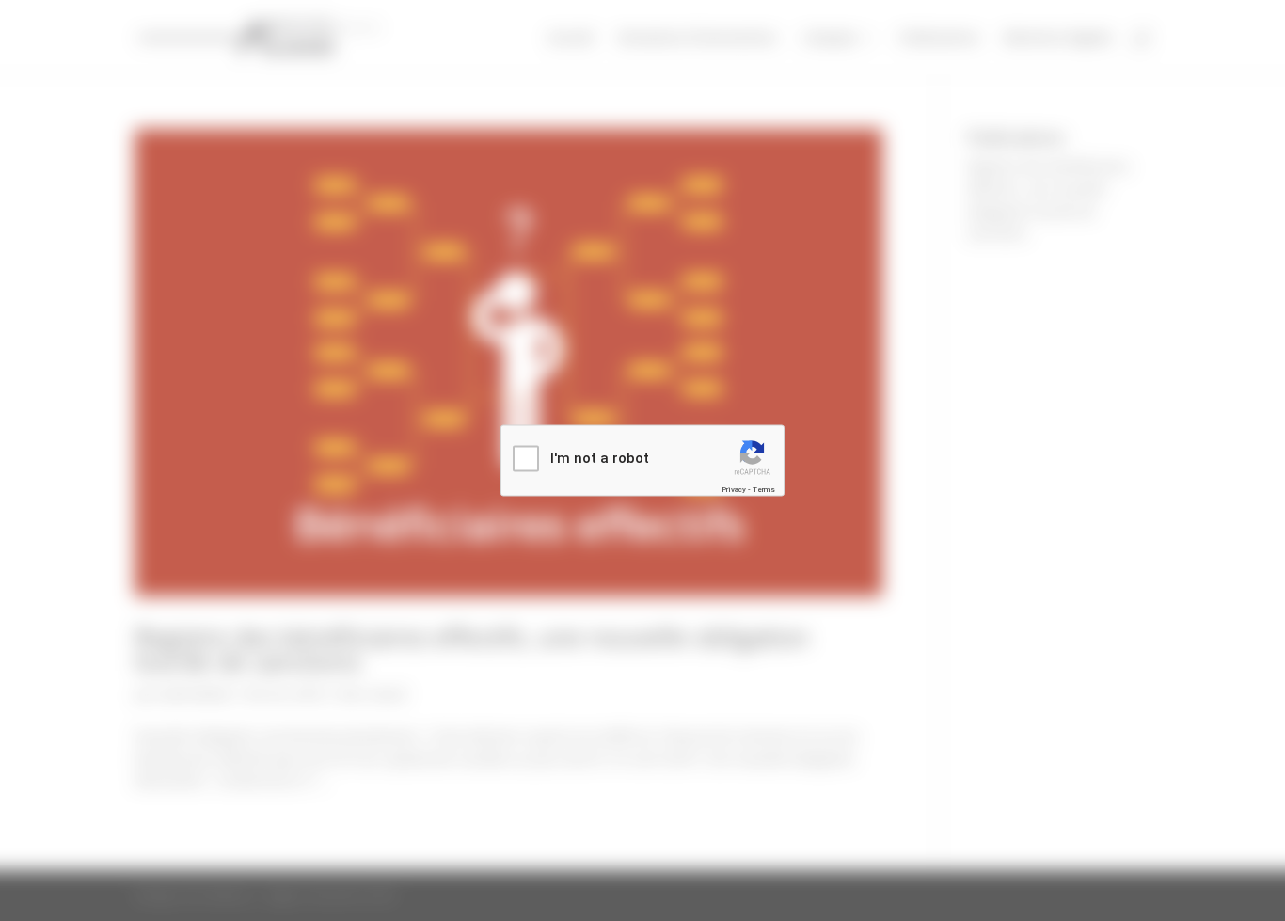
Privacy (734, 488)
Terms (764, 488)
